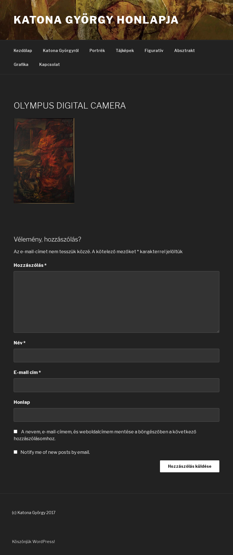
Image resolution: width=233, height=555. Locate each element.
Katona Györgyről (61, 50)
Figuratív (154, 50)
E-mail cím (27, 372)
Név (20, 343)
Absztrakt (184, 50)
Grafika (21, 64)
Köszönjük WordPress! (33, 541)
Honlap (22, 402)
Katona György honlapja (96, 20)
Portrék (97, 50)
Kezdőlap (23, 50)
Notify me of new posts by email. (55, 452)
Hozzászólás (30, 265)
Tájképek (125, 50)
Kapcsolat (49, 64)
